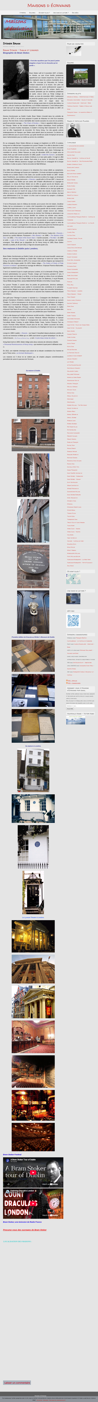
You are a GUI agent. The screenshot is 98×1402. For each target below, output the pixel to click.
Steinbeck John (71, 501)
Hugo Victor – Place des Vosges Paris (78, 325)
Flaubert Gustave (72, 288)
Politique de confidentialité (57, 1400)
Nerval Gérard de (72, 414)
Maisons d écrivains (49, 5)
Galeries (32, 13)
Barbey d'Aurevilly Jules (74, 164)
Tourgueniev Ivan (72, 519)
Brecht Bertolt (71, 192)
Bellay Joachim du (72, 177)
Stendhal (70, 504)
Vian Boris (70, 535)
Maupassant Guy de (73, 380)
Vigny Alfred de (72, 538)
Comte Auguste (71, 244)
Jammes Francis (72, 334)
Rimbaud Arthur (72, 451)
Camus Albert (71, 201)
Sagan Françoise (72, 470)
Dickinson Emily (71, 266)
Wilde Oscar (71, 547)
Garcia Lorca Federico (74, 300)
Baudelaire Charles (73, 167)
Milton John (70, 393)
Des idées (75, 13)
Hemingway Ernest (72, 322)
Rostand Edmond (72, 457)
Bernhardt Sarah (72, 183)
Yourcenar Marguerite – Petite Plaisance (79, 562)
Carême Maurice (72, 204)
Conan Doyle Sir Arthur (74, 248)
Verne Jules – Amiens (73, 529)
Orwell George (71, 417)
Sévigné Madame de (73, 488)
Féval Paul (70, 285)
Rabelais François (72, 442)
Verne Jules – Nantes (73, 532)
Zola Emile (70, 566)
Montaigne (70, 399)
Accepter (39, 1400)
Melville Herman (72, 386)
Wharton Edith (71, 544)
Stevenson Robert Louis (74, 507)
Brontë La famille (72, 195)
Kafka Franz (71, 343)
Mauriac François (72, 383)
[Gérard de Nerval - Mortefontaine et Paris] (73, 130)
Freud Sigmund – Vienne (74, 294)
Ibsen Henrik (71, 331)
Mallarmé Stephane (73, 374)
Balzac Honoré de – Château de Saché (78, 158)
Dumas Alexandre (72, 269)
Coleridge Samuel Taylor (74, 238)
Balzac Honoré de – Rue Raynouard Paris (79, 161)
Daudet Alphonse (72, 257)
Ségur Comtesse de (72, 485)
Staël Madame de (72, 498)
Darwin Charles (72, 254)
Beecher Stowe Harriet (74, 173)
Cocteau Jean (71, 235)
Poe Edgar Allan (72, 427)
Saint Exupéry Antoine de (74, 473)
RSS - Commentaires (74, 683)
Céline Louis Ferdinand (74, 210)
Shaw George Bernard (74, 495)
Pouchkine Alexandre (73, 433)
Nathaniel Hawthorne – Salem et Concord (79, 100)
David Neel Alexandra (73, 260)
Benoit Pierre (71, 180)
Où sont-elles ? (44, 13)
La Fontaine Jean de (73, 353)
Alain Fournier (71, 149)
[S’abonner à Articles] (67, 680)
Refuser (45, 1400)
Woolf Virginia (71, 550)
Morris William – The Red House (77, 405)
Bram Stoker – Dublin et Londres (20, 50)
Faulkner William (72, 278)
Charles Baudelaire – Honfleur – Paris (79, 103)
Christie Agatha (72, 229)
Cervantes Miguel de (73, 214)
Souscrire (70, 709)
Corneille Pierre (72, 251)
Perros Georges (72, 424)
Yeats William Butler (73, 556)
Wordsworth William (73, 553)
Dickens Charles (72, 263)
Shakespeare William (73, 491)
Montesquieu (71, 402)
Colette (69, 241)
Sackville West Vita (73, 467)
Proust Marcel (71, 439)
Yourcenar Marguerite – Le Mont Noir (78, 559)
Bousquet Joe (71, 189)
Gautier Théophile (72, 303)
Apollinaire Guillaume (73, 152)
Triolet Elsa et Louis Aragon (76, 522)
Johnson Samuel (72, 340)
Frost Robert (71, 297)
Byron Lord (70, 198)
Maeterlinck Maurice (73, 368)
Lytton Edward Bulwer (74, 365)
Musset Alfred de (72, 408)
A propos (23, 13)
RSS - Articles (72, 680)
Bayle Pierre (71, 170)
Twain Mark (70, 525)
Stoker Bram (71, 510)
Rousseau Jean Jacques (74, 461)
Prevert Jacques (72, 436)
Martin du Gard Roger (74, 377)
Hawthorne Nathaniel (73, 319)
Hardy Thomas (71, 315)
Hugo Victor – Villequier (74, 328)
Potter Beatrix (71, 430)
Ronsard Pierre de (72, 454)
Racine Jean (71, 445)
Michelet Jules (71, 390)
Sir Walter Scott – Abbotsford (82, 662)
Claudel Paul (71, 232)
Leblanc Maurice (72, 359)
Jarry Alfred (71, 337)
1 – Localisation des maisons (75, 146)
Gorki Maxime (71, 312)
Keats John (70, 346)
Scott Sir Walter (72, 482)
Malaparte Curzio (72, 371)
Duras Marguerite (72, 272)
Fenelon (69, 282)
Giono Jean (70, 306)
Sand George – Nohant (74, 479)
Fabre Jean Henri (72, 275)
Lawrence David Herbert (74, 356)
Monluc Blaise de (72, 396)
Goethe (69, 309)
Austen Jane (71, 155)
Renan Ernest (71, 448)
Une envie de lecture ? (61, 13)
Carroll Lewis (71, 207)
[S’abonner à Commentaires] (67, 683)
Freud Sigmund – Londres (74, 291)
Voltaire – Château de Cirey (75, 541)
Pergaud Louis (71, 420)
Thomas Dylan (71, 513)
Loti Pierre (70, 362)
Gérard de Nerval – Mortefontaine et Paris (80, 97)
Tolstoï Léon (71, 516)
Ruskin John (70, 464)
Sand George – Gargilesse (75, 476)
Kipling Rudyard (72, 349)
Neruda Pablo (71, 411)
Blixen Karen (71, 186)
